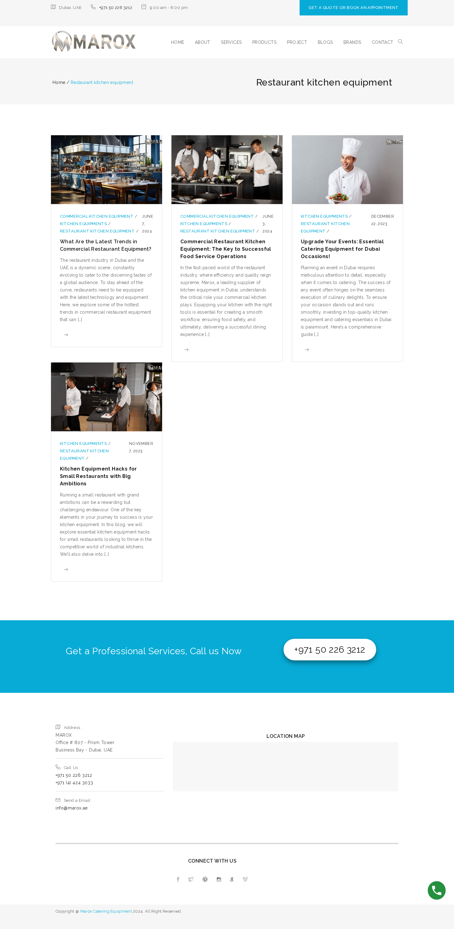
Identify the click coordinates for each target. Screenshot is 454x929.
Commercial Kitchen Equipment (97, 216)
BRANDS (352, 42)
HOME (177, 42)
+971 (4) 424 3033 (74, 782)
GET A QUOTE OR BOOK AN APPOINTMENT (354, 7)
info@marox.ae (72, 808)
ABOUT (202, 42)
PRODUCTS (264, 42)
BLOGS (325, 42)
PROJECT (297, 42)
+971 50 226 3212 (115, 7)
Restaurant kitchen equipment (98, 231)
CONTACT (382, 42)
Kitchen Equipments (84, 223)
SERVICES (231, 42)
